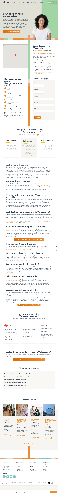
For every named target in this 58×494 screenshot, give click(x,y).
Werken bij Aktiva (33, 470)
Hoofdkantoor (46, 465)
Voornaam (36, 82)
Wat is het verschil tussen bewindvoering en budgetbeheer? (18, 373)
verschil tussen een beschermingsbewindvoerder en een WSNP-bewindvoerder (31, 258)
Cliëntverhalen (33, 465)
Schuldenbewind (6, 469)
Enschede (45, 470)
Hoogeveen (45, 466)
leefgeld (32, 177)
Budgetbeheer (6, 466)
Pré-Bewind (5, 467)
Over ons (28, 2)
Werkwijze (32, 469)
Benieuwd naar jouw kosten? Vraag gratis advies (29, 239)
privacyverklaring (46, 113)
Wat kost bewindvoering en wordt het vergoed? (15, 382)
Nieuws (32, 2)
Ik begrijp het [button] (53, 492)
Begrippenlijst (19, 465)
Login (46, 2)
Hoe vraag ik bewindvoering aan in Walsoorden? (15, 385)
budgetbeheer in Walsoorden (43, 356)
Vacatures (37, 2)
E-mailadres (37, 96)
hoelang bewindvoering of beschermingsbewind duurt (18, 249)
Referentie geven (19, 470)
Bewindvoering (6, 465)
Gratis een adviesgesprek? (11, 31)
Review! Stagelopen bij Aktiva (35, 419)
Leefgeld (18, 466)
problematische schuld (25, 186)
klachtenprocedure (47, 302)
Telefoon (36, 102)
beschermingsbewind (21, 260)
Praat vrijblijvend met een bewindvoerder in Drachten (29, 359)
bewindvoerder (10, 26)
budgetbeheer (9, 176)
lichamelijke (39, 185)
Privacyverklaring (22, 482)
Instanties (18, 2)
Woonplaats (37, 108)
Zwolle (44, 469)
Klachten (18, 469)
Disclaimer (39, 482)
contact (37, 234)
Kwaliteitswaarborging (34, 467)
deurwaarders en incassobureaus (45, 53)
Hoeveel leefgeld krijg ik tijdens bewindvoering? (15, 379)
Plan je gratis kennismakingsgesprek (29, 305)
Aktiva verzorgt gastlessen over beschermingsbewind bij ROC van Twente (50, 420)
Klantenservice (51, 2)
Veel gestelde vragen (20, 467)
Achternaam (37, 89)
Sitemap (44, 482)
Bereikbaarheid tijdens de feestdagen (8, 419)
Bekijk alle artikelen (29, 443)
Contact (42, 2)
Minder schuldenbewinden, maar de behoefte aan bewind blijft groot (22, 420)
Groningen (45, 467)
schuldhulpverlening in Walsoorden (14, 286)
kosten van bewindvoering (14, 229)
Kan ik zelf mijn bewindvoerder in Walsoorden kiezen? (16, 376)
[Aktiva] (6, 2)
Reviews (23, 2)
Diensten (13, 2)
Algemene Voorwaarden (30, 483)
